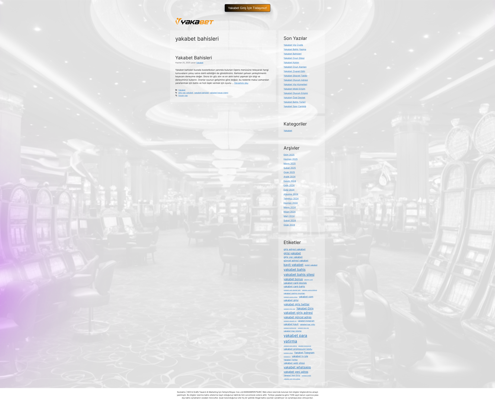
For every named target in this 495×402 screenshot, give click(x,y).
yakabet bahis (295, 269)
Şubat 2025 (290, 168)
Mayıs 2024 (290, 207)
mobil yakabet (311, 265)
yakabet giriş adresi (298, 313)
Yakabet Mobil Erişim (294, 89)
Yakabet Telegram (304, 352)
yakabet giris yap (289, 309)
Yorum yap (183, 95)
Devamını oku (241, 83)
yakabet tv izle (300, 356)
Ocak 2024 (289, 225)
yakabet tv (287, 357)
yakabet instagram (306, 321)
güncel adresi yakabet (296, 260)
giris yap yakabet (185, 93)
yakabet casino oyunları (294, 293)
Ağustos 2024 (291, 194)
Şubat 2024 (290, 220)
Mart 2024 (289, 216)
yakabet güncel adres (297, 317)
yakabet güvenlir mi (290, 321)
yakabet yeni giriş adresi (292, 379)
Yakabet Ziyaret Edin (294, 71)
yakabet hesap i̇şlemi (219, 93)
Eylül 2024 (289, 190)
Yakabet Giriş (305, 308)
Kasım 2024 (290, 181)
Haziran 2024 (291, 203)
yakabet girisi (291, 300)
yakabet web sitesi (294, 363)
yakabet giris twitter (297, 304)
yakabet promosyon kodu (298, 349)
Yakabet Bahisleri (193, 57)
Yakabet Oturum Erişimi (296, 93)
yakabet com (306, 296)
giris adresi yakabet (295, 249)
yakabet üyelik (306, 375)
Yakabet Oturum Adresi (296, 80)
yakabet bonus (293, 279)
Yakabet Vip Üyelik (293, 45)
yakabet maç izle (303, 328)
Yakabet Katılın (291, 62)
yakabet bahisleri (201, 93)
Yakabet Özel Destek (294, 97)
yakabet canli (308, 280)
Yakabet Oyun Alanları (295, 67)
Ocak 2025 (289, 172)
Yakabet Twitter (291, 360)
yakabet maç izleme (293, 331)
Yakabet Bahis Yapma (295, 49)
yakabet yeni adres (296, 371)
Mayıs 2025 (290, 163)
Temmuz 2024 (291, 198)
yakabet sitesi (288, 353)
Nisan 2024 (290, 211)
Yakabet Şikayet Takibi (295, 75)
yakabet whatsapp (297, 367)
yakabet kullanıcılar (290, 328)
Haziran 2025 (291, 159)
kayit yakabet (293, 265)
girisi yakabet (292, 253)
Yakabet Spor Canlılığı (295, 106)
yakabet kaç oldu (307, 324)
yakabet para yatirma (295, 338)
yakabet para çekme (290, 346)
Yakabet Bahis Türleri (295, 102)
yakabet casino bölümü (309, 290)
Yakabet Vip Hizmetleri (295, 84)
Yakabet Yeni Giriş (292, 375)
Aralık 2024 (289, 176)
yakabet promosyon (304, 346)
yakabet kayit (291, 324)
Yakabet (181, 90)
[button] (247, 8)
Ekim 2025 (289, 154)
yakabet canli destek (295, 283)
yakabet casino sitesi (291, 297)
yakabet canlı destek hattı (292, 290)
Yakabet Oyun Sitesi (294, 58)
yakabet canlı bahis (294, 286)
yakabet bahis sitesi (299, 275)
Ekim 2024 (289, 185)
